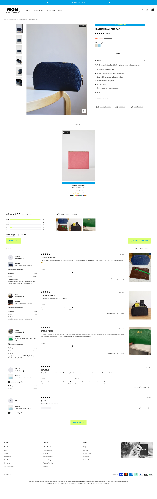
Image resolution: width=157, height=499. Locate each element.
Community (46, 453)
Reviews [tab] (10, 235)
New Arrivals (8, 447)
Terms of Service (8, 466)
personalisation (114, 88)
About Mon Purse (48, 447)
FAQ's (84, 447)
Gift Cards (7, 463)
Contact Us (86, 460)
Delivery (85, 450)
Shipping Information (103, 99)
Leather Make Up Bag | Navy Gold (23, 265)
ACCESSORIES (51, 10)
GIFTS (60, 10)
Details (97, 92)
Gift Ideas (7, 460)
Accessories (7, 456)
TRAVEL (28, 10)
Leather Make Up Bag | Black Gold (23, 303)
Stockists (45, 466)
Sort (136, 248)
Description (99, 60)
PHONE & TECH (38, 10)
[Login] (147, 10)
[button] (102, 33)
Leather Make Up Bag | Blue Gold (23, 377)
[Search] (143, 10)
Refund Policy (87, 453)
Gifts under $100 (13, 19)
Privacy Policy (47, 460)
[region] (76, 224)
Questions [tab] (22, 235)
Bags (5, 450)
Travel (6, 453)
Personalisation (47, 450)
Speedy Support (138, 107)
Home (6, 19)
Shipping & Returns (105, 107)
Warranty (122, 107)
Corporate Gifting (48, 456)
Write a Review (142, 242)
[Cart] (152, 10)
